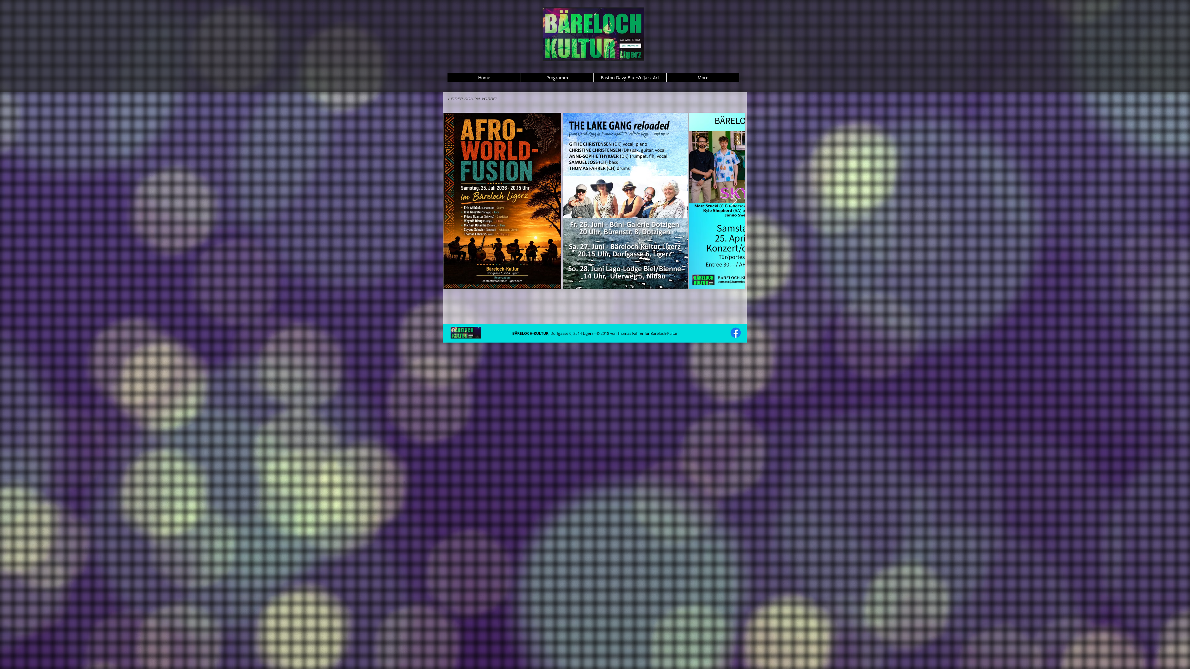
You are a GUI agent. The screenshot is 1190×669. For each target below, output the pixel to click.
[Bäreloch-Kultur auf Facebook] (736, 332)
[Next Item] (734, 200)
